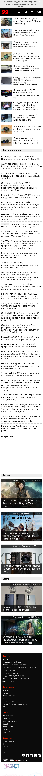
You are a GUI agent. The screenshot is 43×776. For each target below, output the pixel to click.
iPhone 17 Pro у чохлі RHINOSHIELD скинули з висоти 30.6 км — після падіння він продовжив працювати (19, 296)
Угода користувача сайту (13, 676)
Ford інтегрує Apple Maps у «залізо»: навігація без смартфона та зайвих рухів (20, 428)
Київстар (6, 718)
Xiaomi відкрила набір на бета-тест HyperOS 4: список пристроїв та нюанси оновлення (19, 255)
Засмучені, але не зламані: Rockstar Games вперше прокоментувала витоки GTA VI (19, 305)
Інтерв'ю (6, 690)
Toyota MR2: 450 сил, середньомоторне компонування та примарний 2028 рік (20, 265)
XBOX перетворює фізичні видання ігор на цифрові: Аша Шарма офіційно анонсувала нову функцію (21, 166)
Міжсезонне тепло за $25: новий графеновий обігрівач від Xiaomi (18, 345)
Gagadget (5, 11)
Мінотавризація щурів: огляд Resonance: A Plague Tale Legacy (20, 225)
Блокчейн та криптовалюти (14, 704)
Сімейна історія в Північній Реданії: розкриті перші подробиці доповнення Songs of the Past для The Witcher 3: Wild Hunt (20, 328)
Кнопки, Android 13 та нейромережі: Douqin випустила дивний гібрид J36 (20, 157)
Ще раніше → (8, 436)
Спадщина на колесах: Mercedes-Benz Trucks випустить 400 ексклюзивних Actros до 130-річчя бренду (21, 233)
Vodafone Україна (10, 721)
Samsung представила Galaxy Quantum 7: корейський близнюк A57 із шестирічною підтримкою (21, 286)
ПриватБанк (7, 716)
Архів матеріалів (9, 681)
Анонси (5, 747)
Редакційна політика (11, 662)
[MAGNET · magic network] (12, 767)
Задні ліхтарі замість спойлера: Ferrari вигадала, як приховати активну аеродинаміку (21, 397)
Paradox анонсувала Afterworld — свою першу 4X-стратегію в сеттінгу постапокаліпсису (20, 365)
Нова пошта (7, 727)
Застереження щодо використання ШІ (19, 667)
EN (3, 753)
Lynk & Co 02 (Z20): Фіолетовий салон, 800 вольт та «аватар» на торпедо (21, 338)
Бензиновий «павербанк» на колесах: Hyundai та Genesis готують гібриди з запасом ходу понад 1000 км (21, 216)
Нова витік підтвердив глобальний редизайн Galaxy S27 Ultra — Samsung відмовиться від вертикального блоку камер (21, 355)
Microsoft (6, 732)
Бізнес (5, 693)
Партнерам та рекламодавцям (15, 678)
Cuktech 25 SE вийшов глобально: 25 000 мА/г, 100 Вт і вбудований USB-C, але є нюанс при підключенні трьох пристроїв (20, 316)
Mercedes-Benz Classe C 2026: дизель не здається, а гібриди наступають (20, 196)
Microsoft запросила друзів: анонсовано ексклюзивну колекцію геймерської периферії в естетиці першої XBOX (20, 206)
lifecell (5, 724)
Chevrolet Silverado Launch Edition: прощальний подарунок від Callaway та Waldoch (20, 175)
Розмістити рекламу (11, 673)
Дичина (5, 744)
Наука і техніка (8, 696)
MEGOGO (6, 729)
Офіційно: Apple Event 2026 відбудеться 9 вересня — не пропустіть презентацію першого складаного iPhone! (19, 186)
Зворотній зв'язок (10, 670)
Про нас (6, 659)
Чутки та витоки (9, 741)
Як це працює (8, 701)
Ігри (4, 707)
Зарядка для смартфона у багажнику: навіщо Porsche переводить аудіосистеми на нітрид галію (20, 418)
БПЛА (5, 698)
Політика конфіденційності (14, 665)
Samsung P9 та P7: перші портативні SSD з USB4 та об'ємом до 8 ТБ (20, 374)
